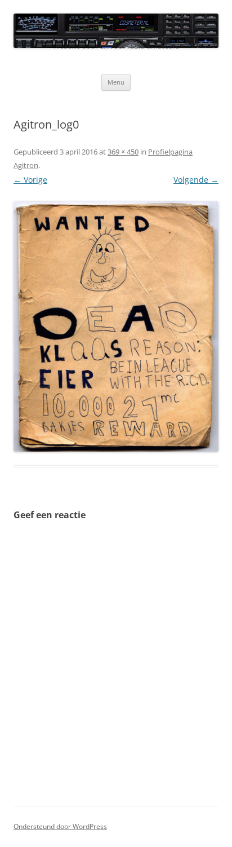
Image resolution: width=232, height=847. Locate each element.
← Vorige (30, 179)
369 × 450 (123, 152)
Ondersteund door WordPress (60, 826)
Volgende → (195, 179)
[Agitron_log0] (116, 326)
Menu (116, 82)
